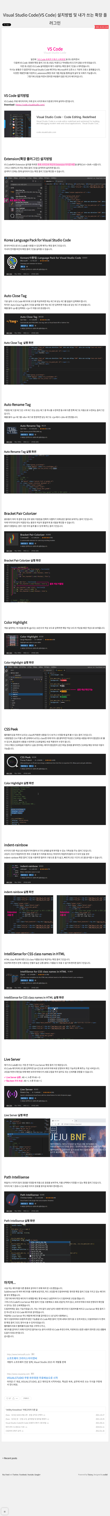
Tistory (90, 1474)
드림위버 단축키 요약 (13, 1430)
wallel (105, 1474)
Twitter (16, 1474)
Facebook (23, 1474)
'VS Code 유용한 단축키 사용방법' (51, 59)
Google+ (37, 1474)
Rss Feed (5, 1474)
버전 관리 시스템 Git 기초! (15, 1427)
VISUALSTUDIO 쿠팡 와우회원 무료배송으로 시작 (32, 1377)
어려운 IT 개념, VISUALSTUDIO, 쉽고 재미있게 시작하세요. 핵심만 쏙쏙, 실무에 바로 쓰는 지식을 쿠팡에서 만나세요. (54, 1383)
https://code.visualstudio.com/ (30, 104)
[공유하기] (13, 1398)
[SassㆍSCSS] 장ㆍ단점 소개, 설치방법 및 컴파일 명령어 (26, 1419)
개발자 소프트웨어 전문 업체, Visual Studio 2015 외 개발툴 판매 (36, 1361)
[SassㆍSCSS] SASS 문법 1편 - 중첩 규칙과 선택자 (24, 1415)
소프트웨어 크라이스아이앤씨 (22, 1358)
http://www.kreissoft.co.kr (18, 1354)
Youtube (31, 1474)
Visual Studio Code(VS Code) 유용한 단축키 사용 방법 (26, 1423)
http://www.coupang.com (18, 1374)
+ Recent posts (9, 1458)
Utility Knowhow (14, 1409)
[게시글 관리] (17, 1398)
